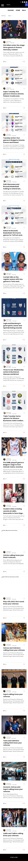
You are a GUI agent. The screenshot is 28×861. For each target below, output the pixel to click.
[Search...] (26, 4)
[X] (20, 2)
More (9, 15)
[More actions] (24, 42)
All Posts (3, 15)
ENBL (16, 857)
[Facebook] (24, 2)
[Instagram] (26, 2)
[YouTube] (22, 2)
